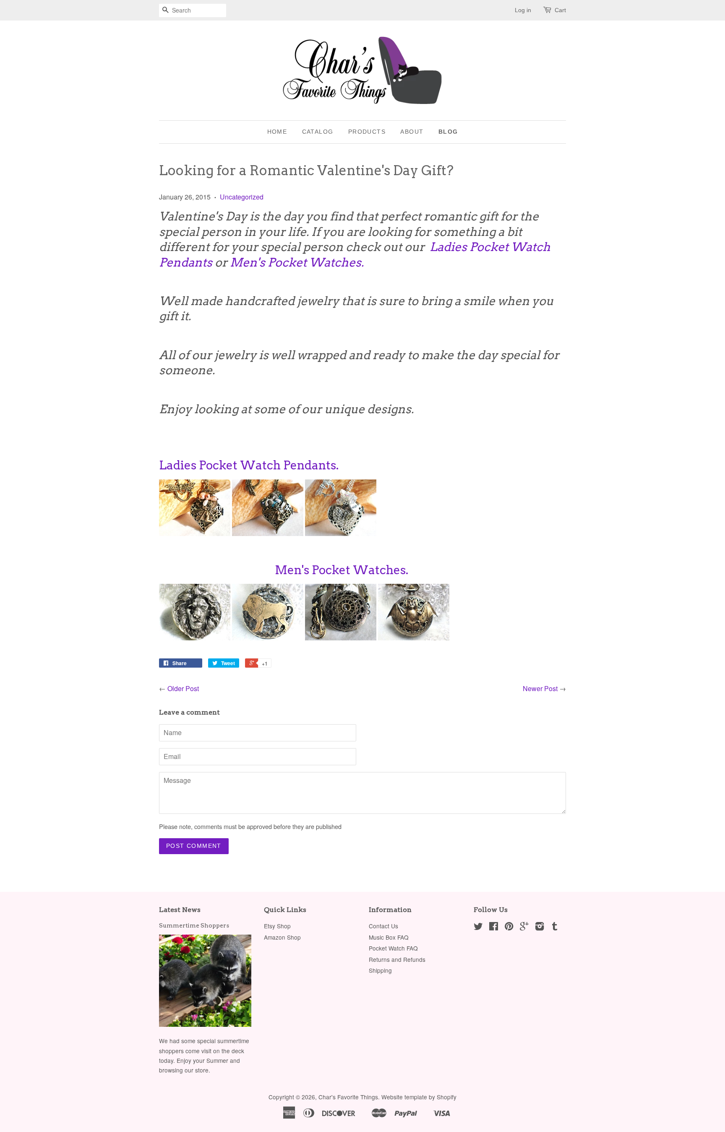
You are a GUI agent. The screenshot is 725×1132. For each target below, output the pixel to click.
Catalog (318, 131)
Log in (523, 10)
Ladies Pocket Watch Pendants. (249, 465)
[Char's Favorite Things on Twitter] (478, 927)
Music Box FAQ (389, 937)
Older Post (183, 688)
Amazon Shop (282, 937)
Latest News (180, 910)
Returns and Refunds (397, 959)
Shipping (380, 970)
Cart (560, 10)
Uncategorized (241, 197)
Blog (448, 131)
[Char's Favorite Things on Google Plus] (524, 927)
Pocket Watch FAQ (393, 948)
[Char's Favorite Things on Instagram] (539, 927)
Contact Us (383, 926)
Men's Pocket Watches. (298, 262)
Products (367, 131)
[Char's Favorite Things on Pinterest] (509, 927)
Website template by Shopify (418, 1097)
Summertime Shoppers (194, 925)
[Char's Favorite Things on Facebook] (493, 927)
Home (277, 131)
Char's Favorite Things (348, 1097)
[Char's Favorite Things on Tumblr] (554, 927)
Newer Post (540, 688)
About (411, 131)
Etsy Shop (277, 926)
